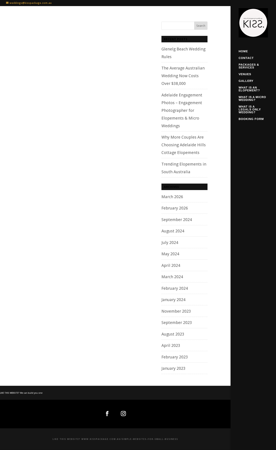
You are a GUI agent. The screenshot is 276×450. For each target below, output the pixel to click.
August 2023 (172, 334)
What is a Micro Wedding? (252, 99)
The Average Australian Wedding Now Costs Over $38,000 (183, 75)
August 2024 (172, 231)
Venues (245, 74)
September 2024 (176, 219)
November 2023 (176, 311)
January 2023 (173, 368)
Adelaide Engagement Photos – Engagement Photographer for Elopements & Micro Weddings (181, 110)
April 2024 (170, 265)
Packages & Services (249, 66)
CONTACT (246, 58)
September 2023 (176, 322)
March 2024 (172, 276)
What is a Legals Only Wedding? (250, 109)
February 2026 (174, 208)
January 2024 (173, 299)
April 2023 (170, 345)
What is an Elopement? (249, 89)
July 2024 (169, 242)
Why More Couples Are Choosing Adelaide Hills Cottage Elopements (183, 145)
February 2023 (174, 357)
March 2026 (172, 196)
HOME (243, 51)
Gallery (246, 80)
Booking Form (251, 119)
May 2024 (170, 254)
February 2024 (174, 288)
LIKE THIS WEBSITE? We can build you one (21, 392)
